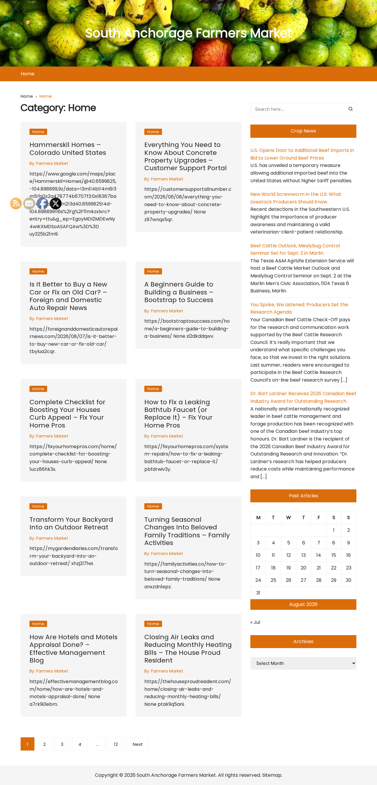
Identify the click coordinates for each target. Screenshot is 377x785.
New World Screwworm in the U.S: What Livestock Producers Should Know (295, 198)
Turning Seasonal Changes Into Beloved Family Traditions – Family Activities (187, 531)
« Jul (255, 622)
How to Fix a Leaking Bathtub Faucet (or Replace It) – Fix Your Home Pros (178, 414)
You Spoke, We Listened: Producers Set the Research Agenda (299, 308)
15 (334, 555)
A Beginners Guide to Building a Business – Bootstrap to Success (179, 292)
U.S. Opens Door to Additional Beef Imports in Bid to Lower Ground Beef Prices (302, 154)
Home (27, 73)
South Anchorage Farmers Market (188, 33)
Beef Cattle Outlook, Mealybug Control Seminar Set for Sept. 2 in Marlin (295, 249)
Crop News (303, 130)
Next (138, 744)
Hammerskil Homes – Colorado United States (67, 148)
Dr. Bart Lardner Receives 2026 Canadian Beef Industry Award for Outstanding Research (303, 397)
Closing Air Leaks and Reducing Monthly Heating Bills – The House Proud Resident (188, 648)
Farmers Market (52, 163)
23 (348, 567)
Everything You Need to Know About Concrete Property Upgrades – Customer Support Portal (185, 156)
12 (116, 744)
